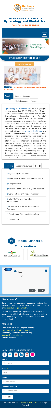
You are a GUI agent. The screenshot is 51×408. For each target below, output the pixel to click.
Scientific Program (24, 64)
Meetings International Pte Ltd (30, 403)
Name (4, 359)
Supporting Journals (24, 166)
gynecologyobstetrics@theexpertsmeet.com (20, 330)
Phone (5, 378)
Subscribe (7, 397)
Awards (34, 101)
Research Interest (10, 387)
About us (8, 96)
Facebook (8, 308)
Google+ (16, 308)
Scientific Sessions (22, 96)
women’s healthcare (33, 131)
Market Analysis (21, 101)
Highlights (9, 166)
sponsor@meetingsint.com (12, 335)
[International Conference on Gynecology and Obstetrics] (25, 8)
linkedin (24, 308)
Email (4, 368)
